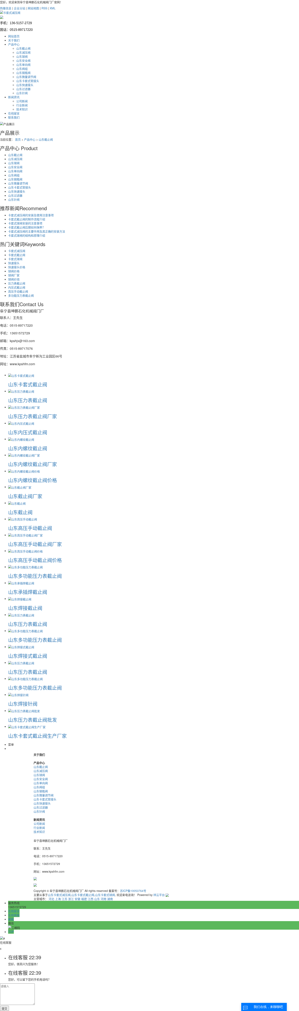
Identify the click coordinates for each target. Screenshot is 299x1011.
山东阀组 (22, 69)
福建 (84, 899)
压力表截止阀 (16, 283)
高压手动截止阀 (18, 291)
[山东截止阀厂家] (19, 487)
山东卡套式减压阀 (59, 895)
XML (53, 8)
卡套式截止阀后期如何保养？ (26, 227)
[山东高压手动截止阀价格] (25, 551)
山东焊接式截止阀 (27, 655)
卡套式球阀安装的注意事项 (25, 223)
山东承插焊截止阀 (27, 591)
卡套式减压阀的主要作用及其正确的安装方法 (36, 231)
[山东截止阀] (17, 503)
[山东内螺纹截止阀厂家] (24, 455)
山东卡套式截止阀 (27, 384)
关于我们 (14, 40)
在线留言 (14, 113)
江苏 (64, 899)
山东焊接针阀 (22, 703)
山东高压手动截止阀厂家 (35, 543)
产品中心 (14, 44)
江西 (90, 899)
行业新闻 (22, 105)
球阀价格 (14, 271)
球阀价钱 (14, 279)
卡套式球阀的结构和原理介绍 (26, 235)
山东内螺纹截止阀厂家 (32, 463)
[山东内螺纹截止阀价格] (24, 471)
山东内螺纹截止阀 (27, 448)
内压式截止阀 (16, 287)
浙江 (71, 899)
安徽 (77, 899)
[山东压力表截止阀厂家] (24, 407)
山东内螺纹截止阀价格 (32, 479)
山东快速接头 (24, 85)
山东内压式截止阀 (27, 432)
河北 (51, 899)
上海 (58, 899)
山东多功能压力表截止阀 (35, 575)
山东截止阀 (23, 48)
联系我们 (14, 117)
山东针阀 (22, 93)
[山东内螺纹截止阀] (21, 439)
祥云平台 (159, 895)
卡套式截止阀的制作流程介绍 (26, 219)
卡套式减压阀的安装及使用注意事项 (31, 215)
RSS (44, 8)
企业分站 (19, 8)
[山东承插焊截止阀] (21, 583)
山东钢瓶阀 (23, 73)
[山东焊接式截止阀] (21, 647)
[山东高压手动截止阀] (22, 519)
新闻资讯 (14, 97)
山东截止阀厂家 (25, 496)
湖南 (110, 899)
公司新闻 (22, 101)
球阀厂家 (14, 275)
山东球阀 (22, 56)
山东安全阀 (23, 60)
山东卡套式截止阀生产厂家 (37, 735)
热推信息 (5, 8)
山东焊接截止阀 (25, 607)
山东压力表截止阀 (27, 400)
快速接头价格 (16, 267)
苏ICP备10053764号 (133, 891)
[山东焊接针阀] (18, 694)
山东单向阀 (23, 64)
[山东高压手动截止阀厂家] (25, 535)
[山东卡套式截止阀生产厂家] (27, 726)
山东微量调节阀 (26, 77)
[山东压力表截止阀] (21, 391)
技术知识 (22, 109)
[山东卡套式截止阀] (21, 375)
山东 (97, 899)
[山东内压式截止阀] (21, 423)
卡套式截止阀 (16, 255)
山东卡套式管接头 (27, 81)
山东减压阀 (23, 52)
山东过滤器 (23, 89)
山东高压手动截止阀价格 (35, 559)
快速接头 (14, 263)
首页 (18, 139)
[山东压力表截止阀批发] (24, 710)
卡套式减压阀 (16, 251)
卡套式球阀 (15, 259)
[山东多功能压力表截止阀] (25, 567)
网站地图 (33, 8)
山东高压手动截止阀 (30, 527)
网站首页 (14, 36)
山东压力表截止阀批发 (32, 719)
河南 (103, 899)
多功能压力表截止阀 (21, 295)
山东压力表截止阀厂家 (32, 416)
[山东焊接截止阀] (19, 598)
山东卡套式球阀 (105, 895)
